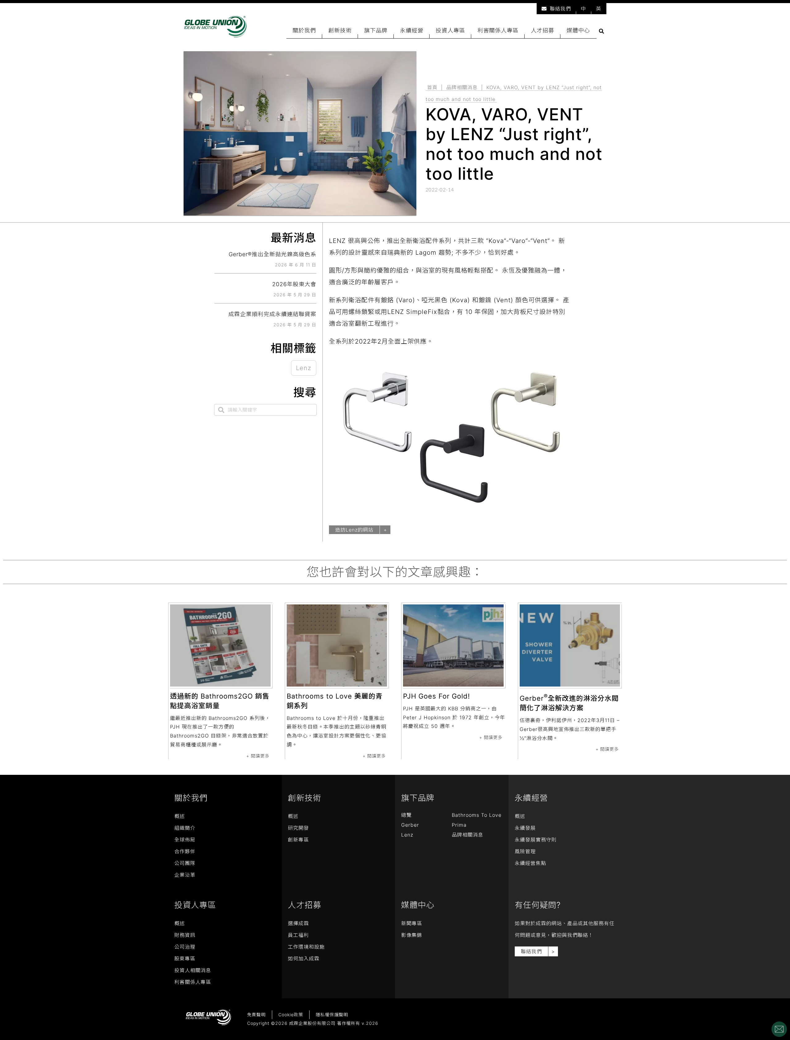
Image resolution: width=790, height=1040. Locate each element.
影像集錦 (411, 935)
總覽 (406, 815)
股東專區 (184, 958)
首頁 (432, 87)
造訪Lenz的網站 (354, 530)
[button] (601, 31)
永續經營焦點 (530, 863)
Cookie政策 (290, 1014)
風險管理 (525, 851)
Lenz (303, 368)
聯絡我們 (560, 9)
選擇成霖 (298, 923)
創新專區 (298, 840)
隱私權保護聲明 (332, 1014)
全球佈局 (184, 840)
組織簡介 (184, 828)
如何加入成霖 (303, 958)
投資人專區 (450, 30)
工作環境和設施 (306, 947)
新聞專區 (411, 923)
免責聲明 (256, 1014)
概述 (179, 816)
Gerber (410, 825)
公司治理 (184, 947)
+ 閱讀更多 (257, 755)
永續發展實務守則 (536, 840)
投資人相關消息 (192, 970)
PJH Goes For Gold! (436, 696)
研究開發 (298, 828)
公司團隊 (184, 863)
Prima (459, 825)
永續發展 (525, 828)
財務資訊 (184, 935)
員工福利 (298, 935)
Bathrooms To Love (476, 815)
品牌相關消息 (462, 87)
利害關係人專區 (497, 30)
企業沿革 (184, 875)
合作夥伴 (184, 851)
